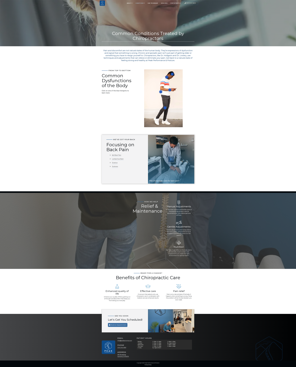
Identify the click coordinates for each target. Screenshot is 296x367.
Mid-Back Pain (116, 155)
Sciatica (114, 163)
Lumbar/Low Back (117, 159)
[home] (102, 3)
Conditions (139, 3)
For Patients (175, 3)
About (129, 3)
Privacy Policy (148, 364)
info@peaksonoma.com (124, 340)
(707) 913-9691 (121, 347)
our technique (153, 3)
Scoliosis (164, 3)
